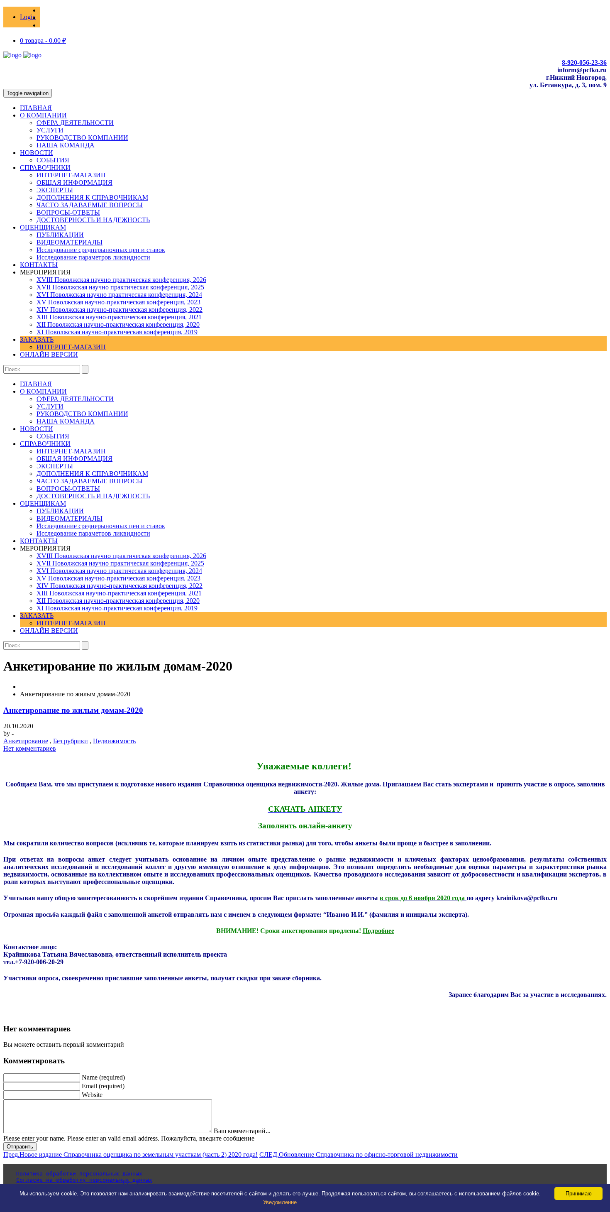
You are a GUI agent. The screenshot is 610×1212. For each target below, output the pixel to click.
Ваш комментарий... (242, 1130)
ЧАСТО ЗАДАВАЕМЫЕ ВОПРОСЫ (90, 204)
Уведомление (280, 1202)
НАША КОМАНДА (66, 145)
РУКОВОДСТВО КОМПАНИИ (82, 137)
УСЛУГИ (50, 130)
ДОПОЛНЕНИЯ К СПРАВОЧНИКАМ (92, 197)
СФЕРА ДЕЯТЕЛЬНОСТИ (75, 122)
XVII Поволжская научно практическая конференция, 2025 (120, 287)
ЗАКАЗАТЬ (37, 339)
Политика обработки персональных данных (79, 1173)
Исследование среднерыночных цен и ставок (101, 249)
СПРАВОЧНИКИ (45, 167)
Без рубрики (70, 740)
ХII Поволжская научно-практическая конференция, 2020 (118, 324)
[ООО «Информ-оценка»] (22, 55)
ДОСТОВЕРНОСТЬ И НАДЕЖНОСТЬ (93, 219)
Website (92, 1094)
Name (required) (103, 1077)
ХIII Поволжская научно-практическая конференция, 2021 (119, 317)
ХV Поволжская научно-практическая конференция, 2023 (118, 302)
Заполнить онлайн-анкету (305, 825)
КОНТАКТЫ (39, 264)
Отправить (20, 1146)
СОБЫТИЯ (53, 160)
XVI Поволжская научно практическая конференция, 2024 (119, 294)
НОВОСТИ (36, 152)
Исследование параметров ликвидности (93, 257)
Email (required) (103, 1086)
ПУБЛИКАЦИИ (60, 234)
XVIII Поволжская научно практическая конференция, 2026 (121, 279)
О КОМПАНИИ (43, 115)
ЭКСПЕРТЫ (55, 189)
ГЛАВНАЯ (36, 107)
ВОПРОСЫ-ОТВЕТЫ (68, 212)
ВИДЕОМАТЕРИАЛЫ (69, 242)
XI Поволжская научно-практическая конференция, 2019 (117, 331)
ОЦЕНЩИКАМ (43, 227)
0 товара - (43, 40)
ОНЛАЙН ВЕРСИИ (49, 354)
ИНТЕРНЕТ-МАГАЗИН (71, 175)
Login (28, 16)
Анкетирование (25, 740)
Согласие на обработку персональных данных (84, 1180)
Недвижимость (114, 740)
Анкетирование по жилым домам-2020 (73, 710)
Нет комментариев (29, 748)
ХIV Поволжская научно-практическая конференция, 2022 (120, 309)
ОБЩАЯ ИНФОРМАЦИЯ (74, 182)
